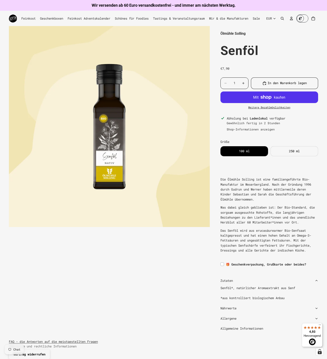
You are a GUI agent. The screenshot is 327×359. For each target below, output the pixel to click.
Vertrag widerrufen (29, 354)
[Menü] (320, 326)
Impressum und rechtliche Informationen (43, 346)
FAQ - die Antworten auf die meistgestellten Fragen (53, 341)
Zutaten (226, 280)
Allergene (228, 318)
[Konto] (291, 18)
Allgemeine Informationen (241, 328)
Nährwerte (228, 308)
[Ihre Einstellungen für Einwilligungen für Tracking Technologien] (319, 351)
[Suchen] (282, 18)
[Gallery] (109, 126)
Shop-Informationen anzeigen (251, 129)
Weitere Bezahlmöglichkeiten (269, 107)
